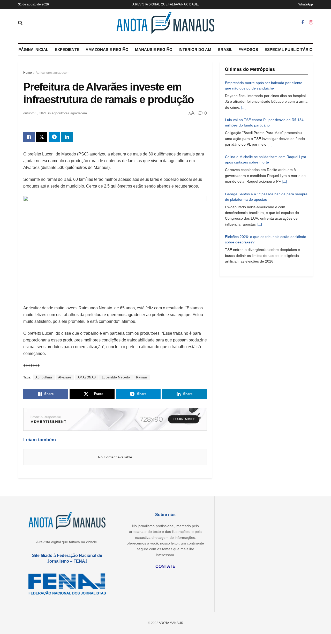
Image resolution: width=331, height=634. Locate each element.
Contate (165, 566)
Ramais (142, 377)
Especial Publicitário (289, 49)
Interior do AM (195, 49)
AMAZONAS (87, 377)
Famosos (248, 49)
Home (27, 72)
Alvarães (65, 377)
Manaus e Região (153, 49)
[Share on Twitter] (41, 137)
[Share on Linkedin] (67, 137)
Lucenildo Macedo (116, 377)
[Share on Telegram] (54, 137)
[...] (243, 107)
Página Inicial (33, 49)
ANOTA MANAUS (171, 623)
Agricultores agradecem (52, 72)
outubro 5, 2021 (35, 113)
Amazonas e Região (107, 49)
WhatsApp (305, 4)
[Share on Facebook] (29, 137)
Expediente (67, 49)
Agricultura (43, 377)
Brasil (225, 49)
